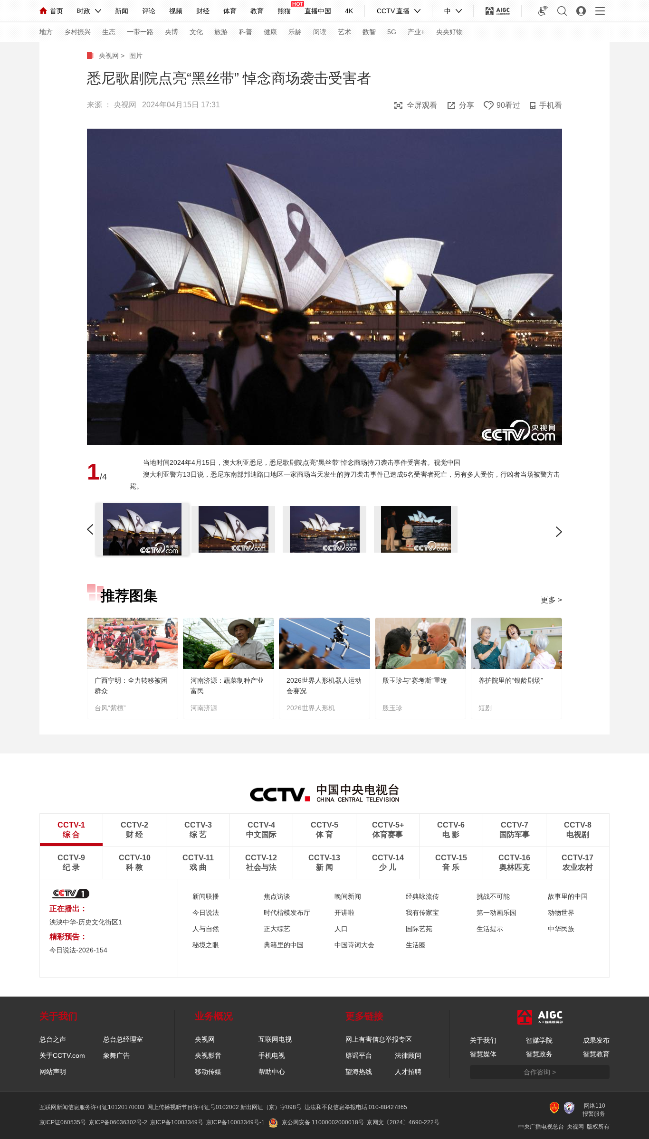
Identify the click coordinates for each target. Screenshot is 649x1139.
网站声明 (52, 1071)
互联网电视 (275, 1039)
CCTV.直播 (393, 11)
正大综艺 (277, 928)
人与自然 (205, 928)
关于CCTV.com (62, 1055)
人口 (341, 928)
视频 (175, 11)
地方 (46, 32)
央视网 (109, 55)
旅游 (221, 32)
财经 (203, 11)
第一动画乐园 (496, 912)
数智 (369, 32)
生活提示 (490, 928)
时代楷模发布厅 (287, 912)
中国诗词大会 (354, 945)
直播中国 (318, 11)
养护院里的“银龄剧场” (510, 680)
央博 (171, 32)
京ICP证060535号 (62, 1122)
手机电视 (271, 1055)
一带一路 (140, 32)
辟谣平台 (358, 1055)
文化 (196, 32)
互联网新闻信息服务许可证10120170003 (91, 1107)
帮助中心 (271, 1071)
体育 (230, 11)
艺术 (344, 32)
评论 (148, 11)
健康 (270, 32)
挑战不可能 (493, 896)
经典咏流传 (422, 896)
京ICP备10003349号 (176, 1122)
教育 (257, 11)
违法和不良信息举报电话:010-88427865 (356, 1107)
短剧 (485, 708)
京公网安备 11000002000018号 (323, 1122)
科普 (245, 32)
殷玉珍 (392, 708)
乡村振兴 (77, 32)
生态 (108, 32)
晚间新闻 (347, 896)
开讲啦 (344, 912)
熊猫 (284, 11)
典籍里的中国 (284, 945)
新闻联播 (205, 896)
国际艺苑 (419, 928)
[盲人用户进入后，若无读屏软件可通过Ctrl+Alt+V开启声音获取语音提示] (543, 11)
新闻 (121, 11)
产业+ (416, 32)
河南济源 (204, 708)
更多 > (551, 600)
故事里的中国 (568, 896)
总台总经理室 (123, 1039)
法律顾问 (408, 1055)
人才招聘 (408, 1071)
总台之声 (52, 1039)
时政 (83, 11)
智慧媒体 (483, 1054)
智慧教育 (596, 1054)
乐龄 (295, 32)
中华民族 (561, 928)
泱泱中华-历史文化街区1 (85, 922)
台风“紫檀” (110, 708)
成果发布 (596, 1040)
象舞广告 (116, 1055)
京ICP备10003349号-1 (235, 1122)
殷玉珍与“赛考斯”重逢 (414, 680)
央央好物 (449, 32)
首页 (56, 11)
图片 (136, 55)
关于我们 (483, 1040)
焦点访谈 (277, 896)
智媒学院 (539, 1040)
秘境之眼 (205, 945)
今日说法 (205, 912)
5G (391, 32)
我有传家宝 (422, 912)
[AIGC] (498, 11)
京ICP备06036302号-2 (118, 1122)
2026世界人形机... (313, 708)
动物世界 (561, 912)
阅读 (319, 32)
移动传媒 (208, 1071)
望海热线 (358, 1071)
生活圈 (416, 945)
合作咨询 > (540, 1072)
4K (349, 11)
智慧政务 (539, 1054)
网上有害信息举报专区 (378, 1039)
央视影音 (208, 1055)
